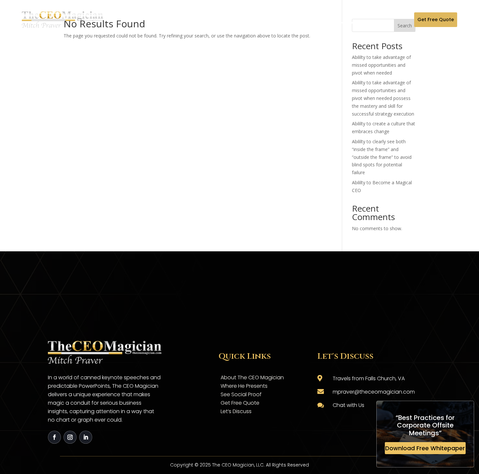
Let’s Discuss (236, 411)
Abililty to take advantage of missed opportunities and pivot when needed (381, 65)
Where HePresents (215, 19)
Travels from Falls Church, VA (369, 378)
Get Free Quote (435, 19)
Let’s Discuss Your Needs (350, 19)
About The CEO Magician (170, 19)
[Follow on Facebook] (54, 437)
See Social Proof (241, 394)
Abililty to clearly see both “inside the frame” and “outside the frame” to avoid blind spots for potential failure (382, 156)
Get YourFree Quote (305, 19)
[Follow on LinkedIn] (85, 437)
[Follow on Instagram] (70, 437)
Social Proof (260, 19)
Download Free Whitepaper (425, 448)
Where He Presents (244, 386)
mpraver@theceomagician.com (374, 392)
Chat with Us (348, 405)
